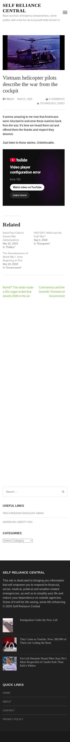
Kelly (10, 99)
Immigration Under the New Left (38, 620)
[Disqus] (34, 347)
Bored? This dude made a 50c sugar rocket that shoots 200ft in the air (18, 292)
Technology (48, 103)
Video (61, 103)
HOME (6, 692)
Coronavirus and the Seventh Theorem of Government (52, 292)
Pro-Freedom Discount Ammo (23, 513)
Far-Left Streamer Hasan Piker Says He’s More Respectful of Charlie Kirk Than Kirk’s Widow (43, 662)
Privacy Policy (13, 719)
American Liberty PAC (17, 522)
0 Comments (57, 99)
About (7, 701)
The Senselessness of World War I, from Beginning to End (15, 257)
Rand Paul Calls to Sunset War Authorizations (13, 236)
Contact (9, 710)
